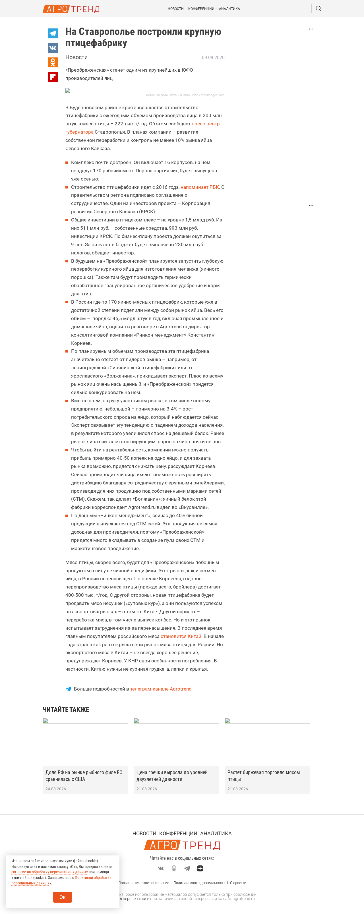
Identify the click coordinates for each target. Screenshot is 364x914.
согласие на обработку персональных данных (49, 872)
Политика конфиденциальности (199, 882)
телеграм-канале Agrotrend (161, 689)
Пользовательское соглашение (143, 882)
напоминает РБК (200, 187)
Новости (176, 9)
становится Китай (181, 636)
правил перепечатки (127, 898)
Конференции (201, 9)
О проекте (238, 882)
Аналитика (229, 9)
